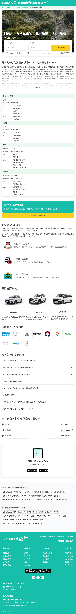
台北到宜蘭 (69, 559)
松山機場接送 (47, 556)
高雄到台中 (69, 562)
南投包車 (25, 7)
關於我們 (69, 541)
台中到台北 (69, 556)
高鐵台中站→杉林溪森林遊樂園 (55, 492)
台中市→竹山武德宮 (28, 500)
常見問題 (69, 536)
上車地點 (9, 43)
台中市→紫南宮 (38, 512)
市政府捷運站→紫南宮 (44, 516)
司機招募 (60, 541)
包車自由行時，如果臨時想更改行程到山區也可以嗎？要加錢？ (25, 402)
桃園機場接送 (47, 553)
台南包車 (27, 565)
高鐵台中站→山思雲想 (50, 496)
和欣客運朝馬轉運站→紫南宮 (12, 516)
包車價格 (43, 536)
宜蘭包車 (27, 553)
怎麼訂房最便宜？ (9, 395)
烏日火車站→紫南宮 (60, 516)
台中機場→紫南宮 (29, 516)
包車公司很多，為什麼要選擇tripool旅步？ (18, 409)
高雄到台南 (69, 553)
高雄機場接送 (47, 562)
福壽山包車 (7, 565)
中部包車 (17, 7)
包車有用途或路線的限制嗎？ (13, 381)
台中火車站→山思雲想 (58, 500)
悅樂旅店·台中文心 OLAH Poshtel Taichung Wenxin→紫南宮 (22, 523)
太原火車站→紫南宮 (51, 512)
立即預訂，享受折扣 (38, 215)
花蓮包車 (27, 556)
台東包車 (27, 562)
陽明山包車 (7, 559)
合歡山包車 (7, 562)
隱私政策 (5, 589)
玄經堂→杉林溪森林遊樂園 (34, 492)
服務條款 (13, 589)
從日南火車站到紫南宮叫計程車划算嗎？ (17, 374)
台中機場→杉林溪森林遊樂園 (31, 496)
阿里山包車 (7, 553)
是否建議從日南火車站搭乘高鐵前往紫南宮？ (19, 361)
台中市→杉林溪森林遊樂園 (11, 496)
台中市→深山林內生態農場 (11, 500)
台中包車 (27, 559)
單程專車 (52, 536)
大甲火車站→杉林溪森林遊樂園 (12, 492)
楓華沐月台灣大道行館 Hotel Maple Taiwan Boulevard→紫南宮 (23, 520)
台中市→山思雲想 (43, 500)
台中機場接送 (47, 559)
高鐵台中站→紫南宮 (24, 512)
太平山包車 (7, 556)
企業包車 (60, 536)
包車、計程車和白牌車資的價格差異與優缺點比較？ (21, 388)
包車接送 (9, 7)
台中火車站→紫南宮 (9, 512)
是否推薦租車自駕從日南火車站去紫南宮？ (18, 367)
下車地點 (32, 43)
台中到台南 (69, 565)
